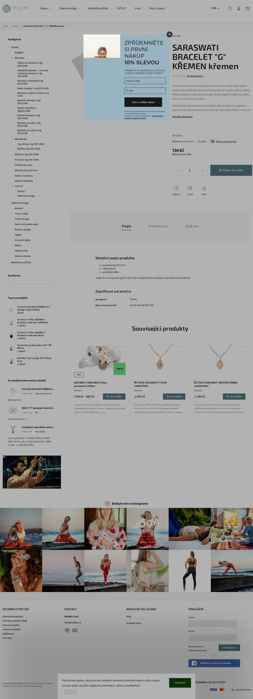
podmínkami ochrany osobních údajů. (143, 117)
